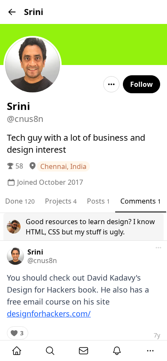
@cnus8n (42, 260)
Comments (140, 201)
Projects (61, 201)
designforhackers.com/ (49, 313)
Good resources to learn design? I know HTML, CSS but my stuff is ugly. (90, 227)
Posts (98, 201)
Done (20, 201)
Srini (35, 252)
